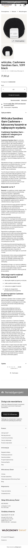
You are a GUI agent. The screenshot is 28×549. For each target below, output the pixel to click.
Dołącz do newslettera (10, 414)
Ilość (2, 85)
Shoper (11, 537)
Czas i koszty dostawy (7, 438)
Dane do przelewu (5, 457)
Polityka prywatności (6, 454)
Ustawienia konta (5, 493)
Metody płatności (5, 435)
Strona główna (5, 11)
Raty (2, 464)
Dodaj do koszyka (14, 95)
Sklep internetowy (13, 547)
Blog (2, 481)
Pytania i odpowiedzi (6, 442)
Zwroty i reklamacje (6, 440)
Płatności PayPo (5, 462)
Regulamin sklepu (5, 452)
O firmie (3, 474)
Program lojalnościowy (7, 459)
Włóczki (14, 11)
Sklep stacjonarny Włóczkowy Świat (10, 479)
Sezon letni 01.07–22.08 (7, 515)
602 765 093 (4, 503)
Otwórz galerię (19, 41)
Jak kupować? (4, 433)
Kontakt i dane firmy (6, 476)
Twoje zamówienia (6, 491)
